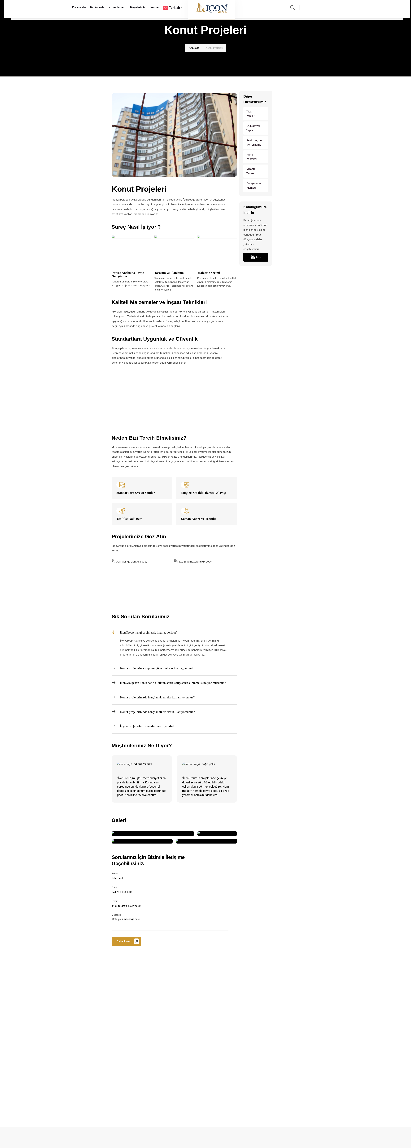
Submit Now (124, 941)
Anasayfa (194, 47)
